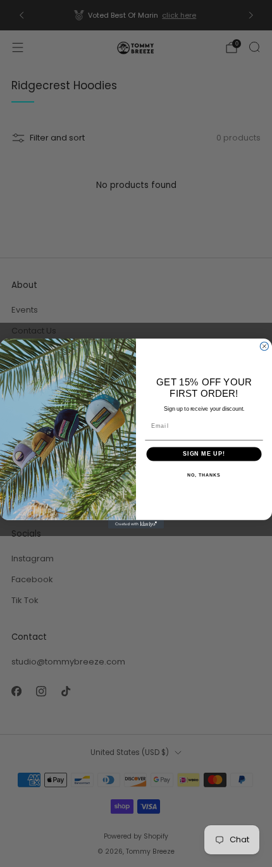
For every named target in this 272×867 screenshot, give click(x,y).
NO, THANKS (203, 475)
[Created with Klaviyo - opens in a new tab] (136, 524)
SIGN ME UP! (204, 454)
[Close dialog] (264, 346)
